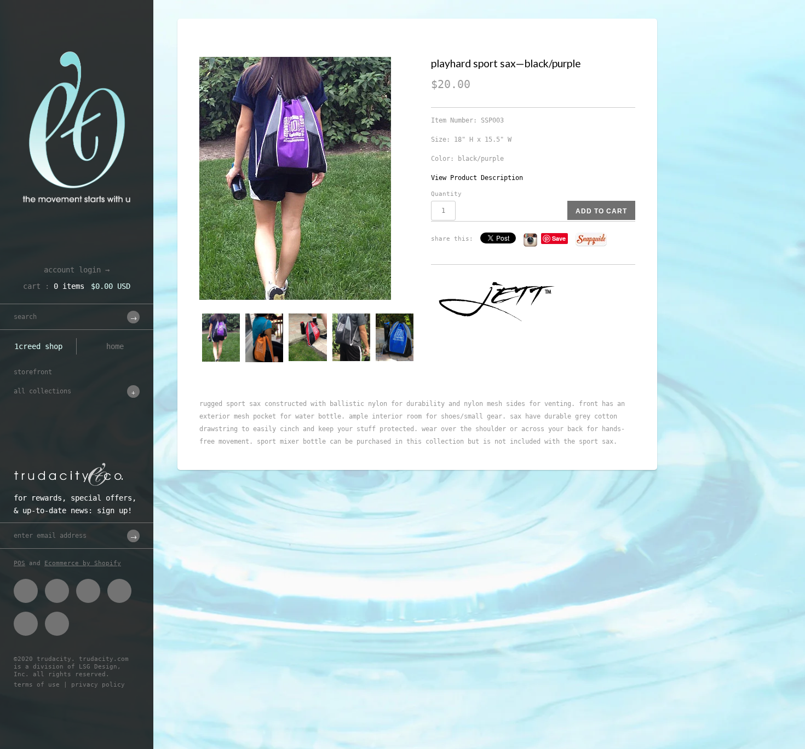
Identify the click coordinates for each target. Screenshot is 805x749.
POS (19, 563)
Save (559, 238)
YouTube (57, 624)
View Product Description (477, 178)
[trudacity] (76, 36)
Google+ (119, 591)
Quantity (446, 194)
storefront (33, 372)
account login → (77, 269)
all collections (42, 391)
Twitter (57, 591)
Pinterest (88, 591)
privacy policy (98, 684)
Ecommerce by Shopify (82, 563)
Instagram (26, 624)
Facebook (26, 591)
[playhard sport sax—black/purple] (308, 178)
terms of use (37, 684)
